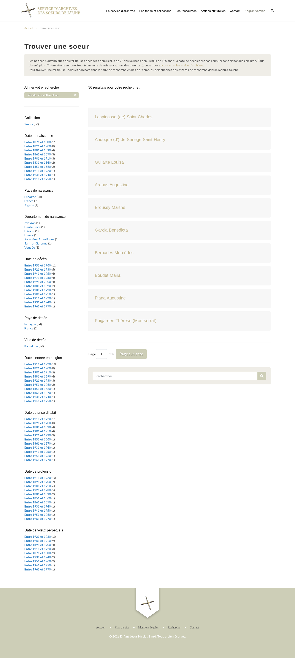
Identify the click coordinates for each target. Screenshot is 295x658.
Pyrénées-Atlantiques (39, 239)
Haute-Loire (32, 227)
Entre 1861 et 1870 (37, 154)
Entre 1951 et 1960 (37, 265)
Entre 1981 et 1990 (37, 290)
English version (255, 11)
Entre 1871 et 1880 (37, 142)
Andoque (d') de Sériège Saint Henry (130, 139)
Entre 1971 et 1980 (37, 277)
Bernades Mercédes (114, 252)
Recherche (174, 627)
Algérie (29, 205)
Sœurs (29, 124)
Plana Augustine (110, 298)
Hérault (29, 231)
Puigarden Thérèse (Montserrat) (126, 320)
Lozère (29, 235)
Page (92, 354)
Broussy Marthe (110, 207)
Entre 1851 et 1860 (37, 166)
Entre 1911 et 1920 (37, 170)
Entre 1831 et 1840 (37, 162)
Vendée (30, 247)
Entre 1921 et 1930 (37, 269)
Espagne (30, 197)
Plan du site (122, 627)
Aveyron (30, 223)
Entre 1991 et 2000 (37, 282)
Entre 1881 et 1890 (37, 150)
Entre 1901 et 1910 (37, 158)
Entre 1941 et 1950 (37, 179)
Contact (235, 11)
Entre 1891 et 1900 (37, 146)
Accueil (28, 28)
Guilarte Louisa (109, 162)
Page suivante (131, 353)
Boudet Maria (108, 275)
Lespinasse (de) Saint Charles (123, 116)
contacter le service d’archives (182, 65)
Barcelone (31, 346)
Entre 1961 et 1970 (37, 306)
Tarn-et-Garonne (36, 243)
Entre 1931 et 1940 (37, 175)
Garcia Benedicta (111, 230)
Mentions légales (148, 627)
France (29, 201)
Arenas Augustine (111, 184)
